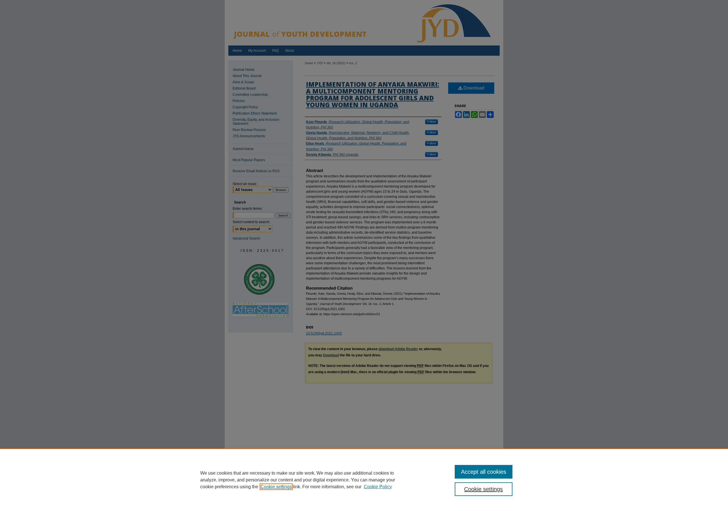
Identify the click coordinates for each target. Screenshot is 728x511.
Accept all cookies (483, 472)
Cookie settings (276, 486)
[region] (364, 479)
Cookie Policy (378, 486)
